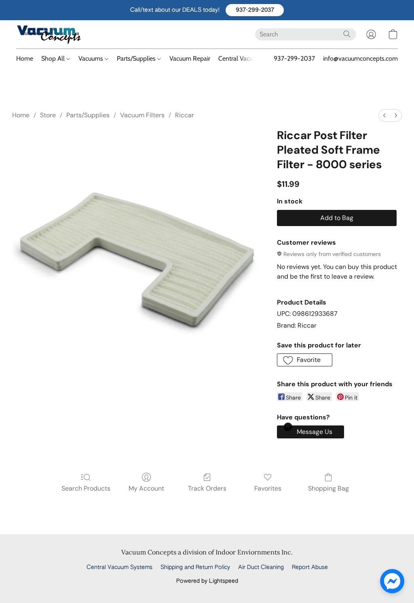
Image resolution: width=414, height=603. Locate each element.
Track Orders (207, 488)
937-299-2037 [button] (294, 58)
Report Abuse (310, 567)
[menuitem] (384, 115)
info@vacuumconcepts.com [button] (360, 58)
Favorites (267, 488)
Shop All (53, 58)
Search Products (85, 488)
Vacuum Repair (189, 58)
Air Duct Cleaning (261, 567)
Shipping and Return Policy (195, 567)
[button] (255, 10)
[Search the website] (347, 34)
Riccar (184, 115)
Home (24, 58)
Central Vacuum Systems (252, 58)
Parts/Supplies (137, 58)
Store (48, 115)
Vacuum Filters (142, 115)
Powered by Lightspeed (207, 581)
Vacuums (91, 58)
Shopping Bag (328, 488)
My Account (146, 488)
